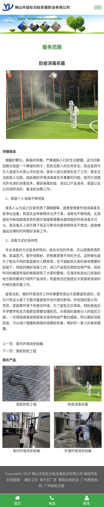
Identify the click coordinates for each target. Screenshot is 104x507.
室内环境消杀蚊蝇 (29, 344)
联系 (86, 503)
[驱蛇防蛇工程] (26, 398)
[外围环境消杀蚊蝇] (78, 444)
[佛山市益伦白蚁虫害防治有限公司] (36, 13)
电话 (52, 503)
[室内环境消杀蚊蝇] (26, 444)
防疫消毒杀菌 (78, 404)
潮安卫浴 (31, 480)
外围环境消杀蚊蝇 (77, 451)
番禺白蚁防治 (69, 480)
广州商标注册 (54, 486)
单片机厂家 (48, 480)
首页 (17, 503)
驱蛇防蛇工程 (26, 351)
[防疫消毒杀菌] (52, 135)
